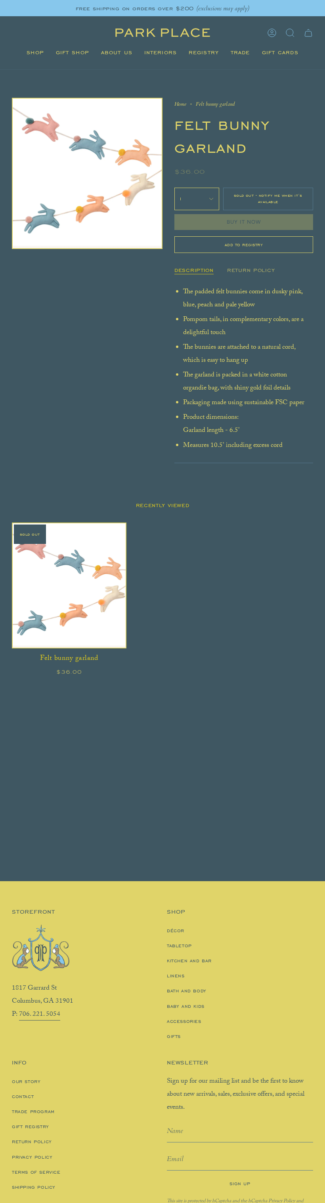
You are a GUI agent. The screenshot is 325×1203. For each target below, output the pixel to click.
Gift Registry (30, 1126)
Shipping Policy (33, 1187)
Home (180, 104)
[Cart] (308, 33)
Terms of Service (36, 1172)
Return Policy (32, 1141)
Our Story (26, 1081)
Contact (23, 1096)
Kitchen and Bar (189, 961)
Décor (175, 930)
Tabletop (179, 946)
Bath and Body (186, 991)
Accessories (184, 1021)
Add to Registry (244, 244)
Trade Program (33, 1111)
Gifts (174, 1036)
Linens (176, 976)
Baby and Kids (186, 1006)
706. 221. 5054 (39, 1015)
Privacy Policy (32, 1157)
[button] (35, 52)
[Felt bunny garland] (69, 585)
